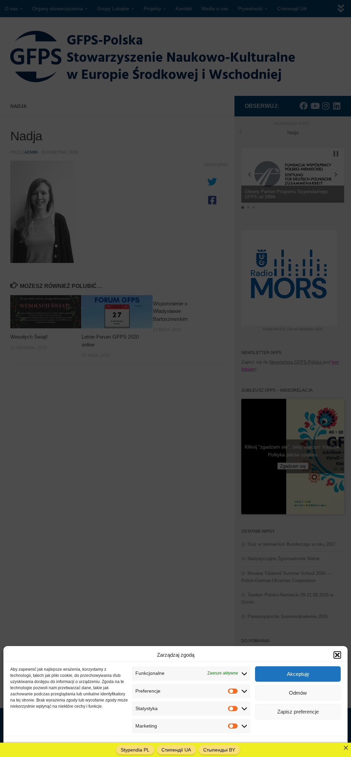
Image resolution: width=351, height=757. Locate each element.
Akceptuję (298, 674)
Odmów (298, 693)
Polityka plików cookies (31, 744)
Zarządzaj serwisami (314, 744)
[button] (337, 655)
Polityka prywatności (76, 744)
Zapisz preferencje (298, 712)
